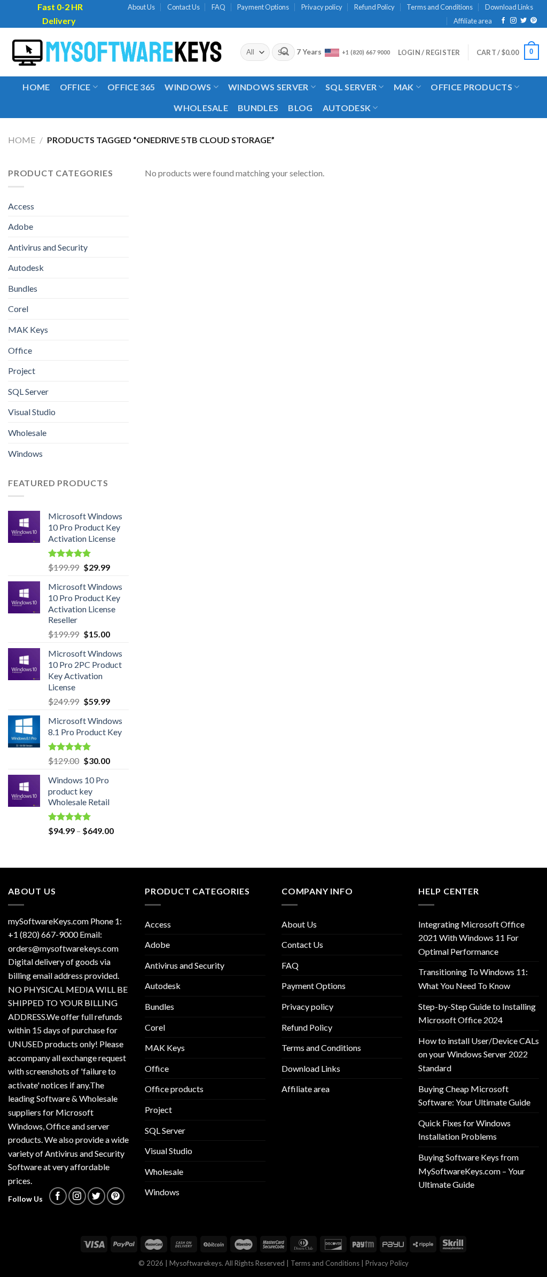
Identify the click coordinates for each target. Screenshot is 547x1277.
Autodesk (347, 108)
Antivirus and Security (48, 247)
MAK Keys (28, 329)
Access (21, 206)
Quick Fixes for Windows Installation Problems (464, 1130)
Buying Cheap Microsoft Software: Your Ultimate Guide (474, 1096)
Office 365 (131, 87)
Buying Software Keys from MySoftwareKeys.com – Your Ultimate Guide (471, 1170)
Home (36, 87)
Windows (188, 87)
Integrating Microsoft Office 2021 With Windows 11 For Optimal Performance (471, 937)
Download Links (509, 7)
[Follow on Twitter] (523, 21)
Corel (18, 308)
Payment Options (263, 7)
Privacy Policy (387, 1263)
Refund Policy (374, 7)
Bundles (258, 108)
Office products (471, 87)
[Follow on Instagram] (513, 21)
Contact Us (183, 7)
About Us (141, 7)
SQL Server (351, 87)
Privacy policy (321, 7)
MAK (404, 87)
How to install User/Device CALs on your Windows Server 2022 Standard (478, 1054)
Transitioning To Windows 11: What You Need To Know (473, 979)
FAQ (218, 7)
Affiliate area (473, 21)
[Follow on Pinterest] (533, 21)
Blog (300, 108)
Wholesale (201, 108)
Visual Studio (32, 412)
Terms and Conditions (440, 7)
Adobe (20, 226)
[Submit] (285, 52)
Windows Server (268, 87)
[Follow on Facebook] (503, 21)
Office (75, 87)
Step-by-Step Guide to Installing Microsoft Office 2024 (477, 1013)
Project (21, 370)
